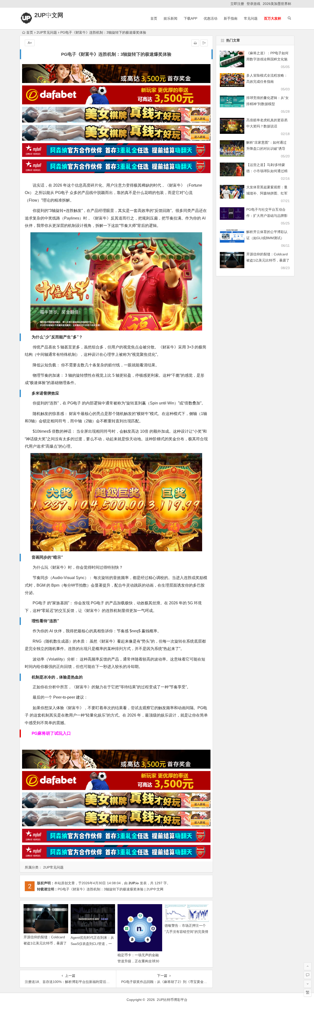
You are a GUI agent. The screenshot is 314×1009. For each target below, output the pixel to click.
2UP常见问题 (47, 32)
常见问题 (251, 18)
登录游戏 (253, 4)
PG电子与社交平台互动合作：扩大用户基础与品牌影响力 (267, 215)
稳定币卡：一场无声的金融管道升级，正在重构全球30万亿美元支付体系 (138, 961)
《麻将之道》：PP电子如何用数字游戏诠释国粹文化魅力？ (267, 59)
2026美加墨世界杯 (277, 4)
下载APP (190, 18)
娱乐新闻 (170, 18)
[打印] (195, 43)
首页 (153, 18)
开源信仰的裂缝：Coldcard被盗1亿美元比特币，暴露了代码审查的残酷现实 (45, 943)
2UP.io (134, 883)
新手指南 (230, 18)
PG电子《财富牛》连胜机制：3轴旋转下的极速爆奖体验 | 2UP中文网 (110, 889)
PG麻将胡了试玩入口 (51, 733)
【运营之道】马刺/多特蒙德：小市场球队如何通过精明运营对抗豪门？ (267, 171)
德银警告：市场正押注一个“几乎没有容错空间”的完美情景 (186, 932)
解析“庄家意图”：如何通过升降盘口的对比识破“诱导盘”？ (266, 148)
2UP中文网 (48, 15)
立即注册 (237, 4)
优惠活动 (210, 18)
